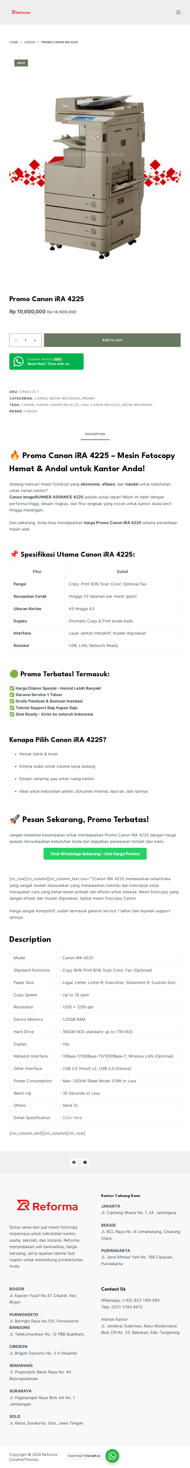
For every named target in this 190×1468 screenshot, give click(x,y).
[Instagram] (85, 1162)
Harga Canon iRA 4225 (57, 405)
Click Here (72, 1117)
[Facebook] (74, 1162)
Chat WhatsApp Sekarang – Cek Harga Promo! (95, 853)
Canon (40, 398)
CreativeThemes (23, 1459)
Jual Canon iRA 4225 (100, 405)
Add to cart (112, 340)
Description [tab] (95, 434)
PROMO (88, 398)
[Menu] (178, 12)
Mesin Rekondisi (64, 398)
